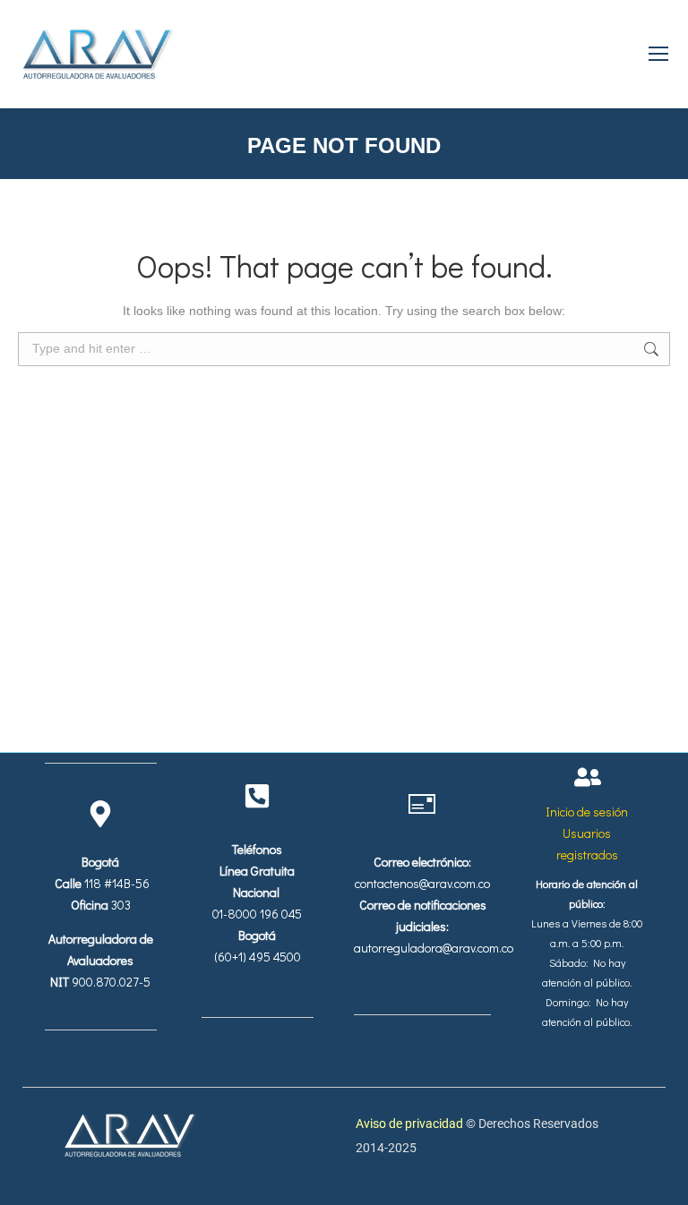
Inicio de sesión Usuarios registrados (587, 833)
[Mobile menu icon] (658, 53)
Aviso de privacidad (411, 1123)
